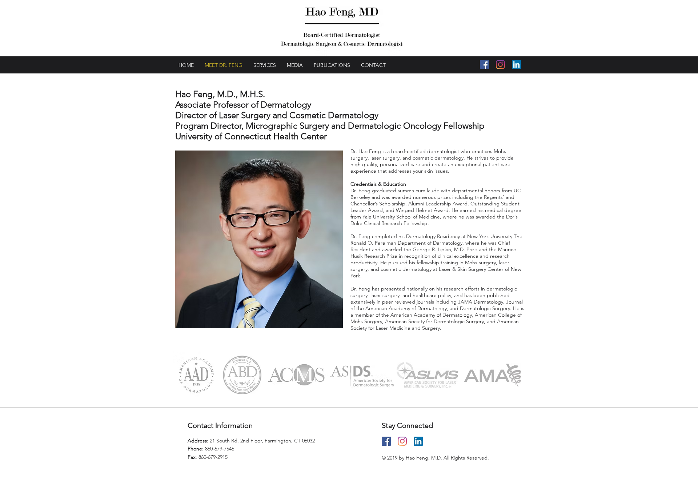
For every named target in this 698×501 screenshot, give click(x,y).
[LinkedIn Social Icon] (516, 64)
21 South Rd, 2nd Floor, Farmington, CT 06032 (262, 440)
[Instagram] (500, 64)
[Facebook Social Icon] (484, 64)
